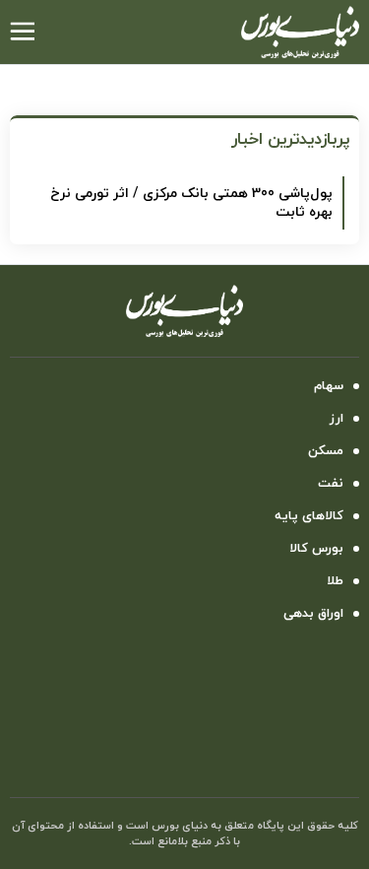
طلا (335, 581)
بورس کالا (316, 549)
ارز (336, 419)
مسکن (325, 451)
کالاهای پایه (309, 516)
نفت (330, 484)
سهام (328, 386)
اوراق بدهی (313, 614)
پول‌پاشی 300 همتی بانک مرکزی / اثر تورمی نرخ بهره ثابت (191, 203)
